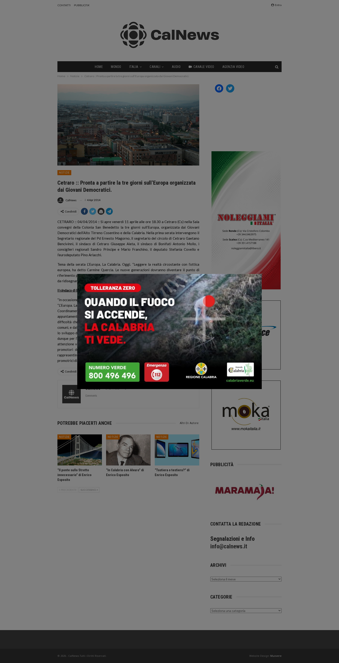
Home (99, 67)
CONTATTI (64, 5)
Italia (133, 67)
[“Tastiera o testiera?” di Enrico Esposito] (177, 449)
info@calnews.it (228, 546)
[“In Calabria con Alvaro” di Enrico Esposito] (128, 449)
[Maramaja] (245, 492)
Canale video (203, 67)
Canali (155, 67)
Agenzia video (233, 67)
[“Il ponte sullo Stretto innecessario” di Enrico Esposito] (79, 449)
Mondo (116, 67)
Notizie (64, 172)
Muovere (276, 655)
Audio (176, 67)
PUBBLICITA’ (82, 5)
